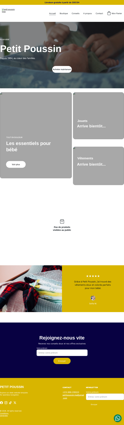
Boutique (64, 13)
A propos (87, 13)
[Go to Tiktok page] (10, 402)
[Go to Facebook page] (1, 402)
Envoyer (62, 361)
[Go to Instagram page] (5, 402)
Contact (99, 13)
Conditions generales (4, 414)
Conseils (75, 13)
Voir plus (16, 164)
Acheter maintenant (62, 69)
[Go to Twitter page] (14, 402)
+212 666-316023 (71, 392)
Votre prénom (42, 348)
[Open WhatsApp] (118, 418)
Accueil (52, 13)
